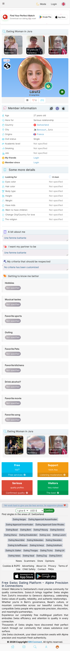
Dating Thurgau (31, 550)
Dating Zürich (55, 555)
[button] (3, 3)
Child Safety (28, 569)
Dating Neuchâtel (16, 540)
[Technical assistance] (57, 647)
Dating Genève (57, 529)
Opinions (49, 560)
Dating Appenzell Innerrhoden (19, 524)
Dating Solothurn (54, 545)
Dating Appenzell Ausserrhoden (42, 519)
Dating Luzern (59, 535)
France (40, 134)
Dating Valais (14, 555)
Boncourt (41, 129)
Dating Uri (59, 550)
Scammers (29, 560)
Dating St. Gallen (13, 550)
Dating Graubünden (28, 535)
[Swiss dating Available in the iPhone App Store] (24, 574)
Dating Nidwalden (35, 540)
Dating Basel (12, 529)
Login (54, 4)
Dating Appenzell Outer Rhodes (50, 524)
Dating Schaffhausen (17, 545)
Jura (50, 129)
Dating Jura (45, 535)
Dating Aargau (19, 519)
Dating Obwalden (54, 540)
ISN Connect (35, 641)
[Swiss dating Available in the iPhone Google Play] (45, 574)
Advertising (28, 565)
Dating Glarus (10, 535)
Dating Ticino (46, 550)
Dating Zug (42, 555)
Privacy (52, 565)
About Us (41, 565)
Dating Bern (25, 529)
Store (40, 560)
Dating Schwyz (37, 545)
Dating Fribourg (41, 529)
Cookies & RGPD (11, 565)
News (19, 560)
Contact (42, 569)
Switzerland (43, 124)
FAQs (51, 569)
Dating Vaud (28, 555)
